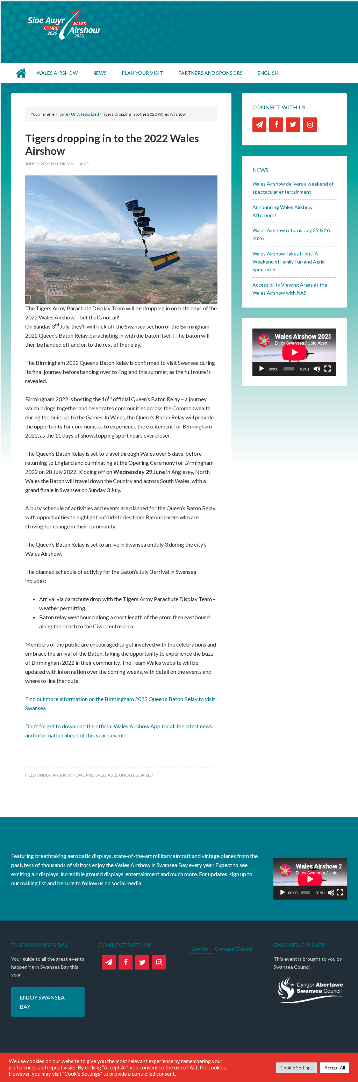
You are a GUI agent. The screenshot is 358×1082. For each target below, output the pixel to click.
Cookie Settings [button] (296, 1067)
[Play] (261, 368)
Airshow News (68, 775)
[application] (294, 352)
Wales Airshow (179, 24)
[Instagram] (310, 124)
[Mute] (316, 368)
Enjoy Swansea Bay (42, 1002)
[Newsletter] (259, 124)
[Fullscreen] (327, 368)
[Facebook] (276, 124)
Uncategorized (136, 775)
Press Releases (101, 775)
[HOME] (22, 73)
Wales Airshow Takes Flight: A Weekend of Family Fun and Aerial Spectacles (288, 262)
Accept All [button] (334, 1067)
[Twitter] (293, 124)
